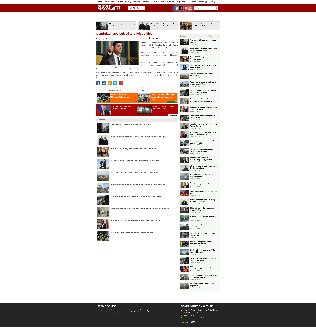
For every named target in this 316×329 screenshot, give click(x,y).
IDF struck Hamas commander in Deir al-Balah (132, 232)
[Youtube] (186, 9)
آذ (141, 8)
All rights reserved (104, 310)
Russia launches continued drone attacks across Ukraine (138, 184)
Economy (145, 2)
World (100, 2)
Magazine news (182, 2)
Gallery (212, 2)
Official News (110, 2)
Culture (154, 2)
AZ (130, 8)
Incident (136, 2)
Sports (193, 2)
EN (138, 8)
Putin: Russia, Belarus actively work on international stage (138, 136)
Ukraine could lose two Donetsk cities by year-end (134, 172)
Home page (100, 39)
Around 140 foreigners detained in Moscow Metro (134, 148)
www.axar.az (185, 322)
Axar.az (144, 52)
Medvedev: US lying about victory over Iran (131, 124)
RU (134, 8)
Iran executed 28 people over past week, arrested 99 (135, 160)
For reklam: (193, 318)
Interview (170, 2)
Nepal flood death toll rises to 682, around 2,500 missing (137, 196)
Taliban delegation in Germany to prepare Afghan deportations (140, 208)
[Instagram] (190, 9)
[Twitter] (181, 9)
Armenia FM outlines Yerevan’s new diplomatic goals (135, 220)
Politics (120, 2)
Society (128, 2)
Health (162, 2)
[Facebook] (176, 9)
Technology (202, 2)
